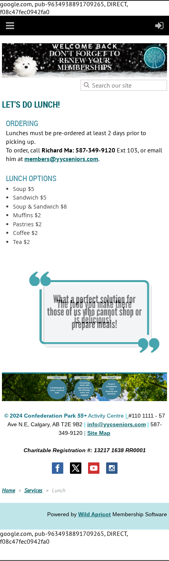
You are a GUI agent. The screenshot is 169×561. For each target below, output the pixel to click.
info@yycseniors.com (116, 424)
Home (8, 490)
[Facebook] (57, 468)
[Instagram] (112, 468)
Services (33, 490)
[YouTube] (93, 468)
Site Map (98, 433)
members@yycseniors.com (61, 159)
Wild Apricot (94, 514)
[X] (75, 468)
